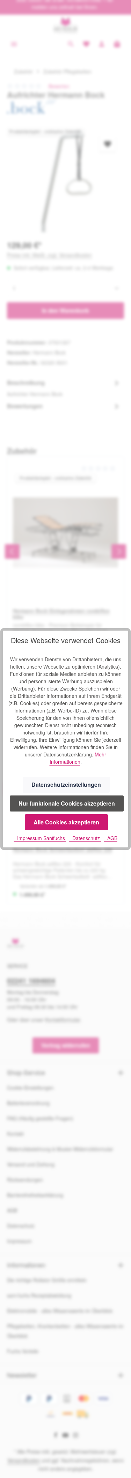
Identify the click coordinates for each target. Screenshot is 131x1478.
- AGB (110, 838)
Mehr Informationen (78, 758)
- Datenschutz (85, 838)
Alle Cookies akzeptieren (66, 822)
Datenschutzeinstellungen (66, 784)
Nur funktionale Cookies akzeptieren (67, 803)
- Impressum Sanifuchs (40, 838)
